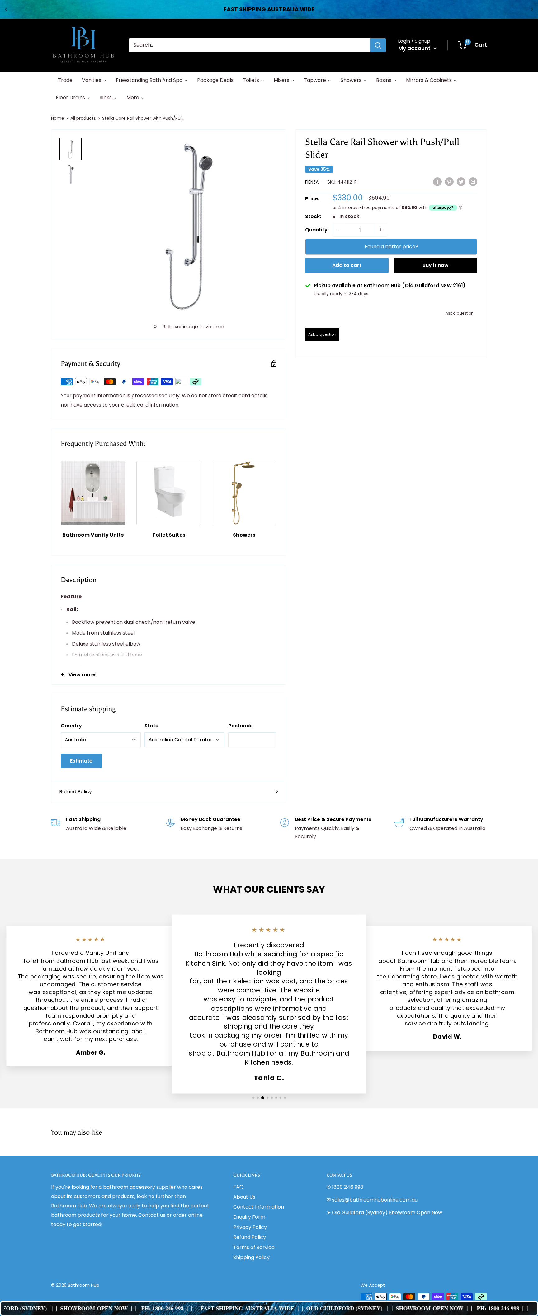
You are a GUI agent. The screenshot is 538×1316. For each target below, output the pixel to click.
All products (83, 118)
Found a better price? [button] (391, 246)
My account (415, 48)
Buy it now (435, 265)
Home (57, 118)
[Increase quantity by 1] (380, 229)
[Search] (378, 45)
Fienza (312, 182)
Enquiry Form (249, 1216)
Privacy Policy (250, 1227)
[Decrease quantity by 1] (339, 229)
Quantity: (317, 229)
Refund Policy (75, 791)
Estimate (81, 760)
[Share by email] (473, 181)
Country (71, 725)
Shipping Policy (251, 1257)
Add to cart (346, 265)
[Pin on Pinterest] (449, 181)
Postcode (240, 725)
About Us (244, 1197)
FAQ (238, 1186)
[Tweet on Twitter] (461, 181)
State (151, 725)
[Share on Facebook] (437, 181)
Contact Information (258, 1207)
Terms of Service (254, 1247)
